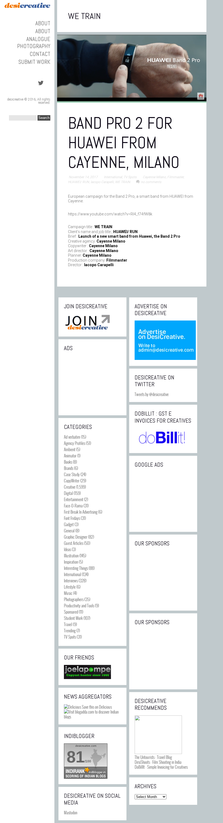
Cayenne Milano (154, 177)
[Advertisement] (92, 383)
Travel (68, 624)
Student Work (73, 618)
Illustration (71, 555)
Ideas (67, 549)
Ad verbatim (72, 437)
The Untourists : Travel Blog (153, 757)
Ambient (69, 449)
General (69, 530)
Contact (40, 54)
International (113, 177)
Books (68, 462)
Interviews (71, 580)
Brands (68, 468)
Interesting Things (76, 568)
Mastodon (70, 812)
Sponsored (71, 612)
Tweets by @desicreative (152, 394)
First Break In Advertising (80, 512)
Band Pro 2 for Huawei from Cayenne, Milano (123, 143)
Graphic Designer (75, 537)
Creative (69, 487)
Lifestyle (70, 587)
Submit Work (34, 61)
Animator (70, 455)
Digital (68, 493)
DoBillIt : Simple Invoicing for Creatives (161, 767)
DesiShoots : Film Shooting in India (158, 762)
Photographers (73, 599)
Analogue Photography (33, 42)
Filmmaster (175, 177)
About (42, 23)
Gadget (69, 524)
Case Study (72, 474)
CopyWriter (71, 480)
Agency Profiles (74, 443)
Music (68, 593)
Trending (70, 630)
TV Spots (130, 177)
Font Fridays (72, 518)
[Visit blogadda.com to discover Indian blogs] (92, 717)
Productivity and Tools (79, 605)
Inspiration (71, 562)
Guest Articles (73, 543)
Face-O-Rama (73, 505)
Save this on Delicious (96, 707)
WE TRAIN (122, 182)
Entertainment (73, 499)
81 (76, 757)
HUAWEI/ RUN (78, 182)
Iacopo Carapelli (102, 182)
